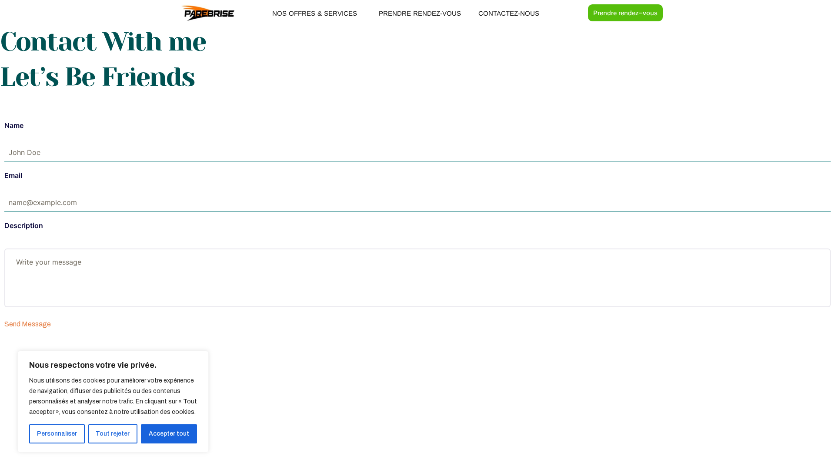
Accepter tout (169, 433)
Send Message (27, 324)
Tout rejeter (113, 433)
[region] (113, 402)
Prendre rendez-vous (420, 13)
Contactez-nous (508, 13)
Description (23, 225)
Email (13, 175)
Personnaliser (57, 433)
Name (13, 125)
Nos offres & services (314, 13)
